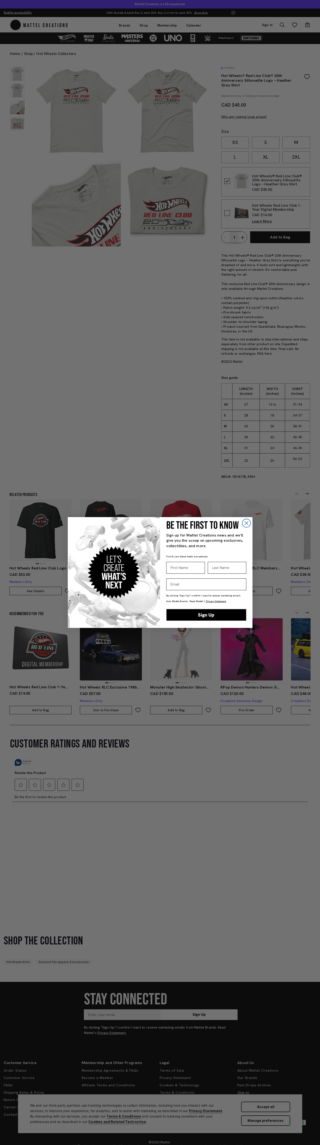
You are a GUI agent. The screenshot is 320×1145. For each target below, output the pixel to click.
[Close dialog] (246, 523)
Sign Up (206, 615)
